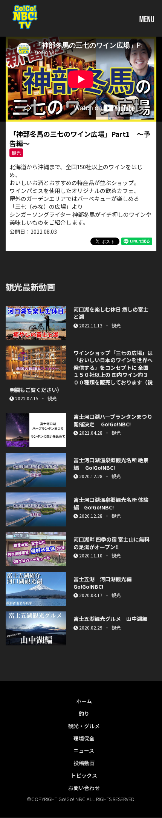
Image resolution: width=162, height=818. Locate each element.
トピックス (84, 775)
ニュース (83, 750)
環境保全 (84, 738)
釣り (84, 713)
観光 (16, 153)
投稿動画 (84, 763)
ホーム (84, 701)
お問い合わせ (84, 788)
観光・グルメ (84, 726)
